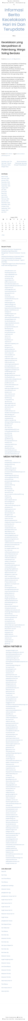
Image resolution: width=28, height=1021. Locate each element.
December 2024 (5, 202)
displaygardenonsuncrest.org (13, 627)
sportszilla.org (8, 613)
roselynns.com (8, 300)
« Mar (3, 235)
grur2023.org (8, 433)
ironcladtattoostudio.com (12, 730)
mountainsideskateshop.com (13, 807)
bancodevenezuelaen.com (12, 284)
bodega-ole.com (10, 831)
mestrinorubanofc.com (12, 835)
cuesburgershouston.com (13, 660)
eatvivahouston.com (11, 682)
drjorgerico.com (9, 347)
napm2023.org (8, 437)
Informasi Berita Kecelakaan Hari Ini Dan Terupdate (14, 19)
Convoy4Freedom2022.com (12, 431)
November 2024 (5, 204)
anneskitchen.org (10, 708)
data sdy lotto (5, 991)
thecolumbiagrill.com (10, 470)
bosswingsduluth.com (10, 587)
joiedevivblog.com (10, 818)
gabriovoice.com (10, 691)
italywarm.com (9, 852)
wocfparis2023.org (10, 464)
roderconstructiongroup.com (12, 505)
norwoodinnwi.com (11, 824)
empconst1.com (9, 356)
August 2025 (4, 188)
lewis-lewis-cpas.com (10, 405)
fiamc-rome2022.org (10, 576)
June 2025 (4, 191)
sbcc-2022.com (8, 427)
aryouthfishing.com (11, 716)
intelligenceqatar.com (10, 313)
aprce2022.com (9, 424)
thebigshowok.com (11, 684)
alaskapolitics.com (9, 293)
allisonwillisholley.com (12, 773)
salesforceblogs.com (10, 304)
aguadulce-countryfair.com (12, 584)
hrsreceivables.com (10, 355)
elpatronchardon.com (10, 572)
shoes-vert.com (9, 518)
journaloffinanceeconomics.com (14, 854)
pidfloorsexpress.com (10, 282)
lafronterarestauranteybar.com (14, 740)
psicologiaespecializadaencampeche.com (16, 661)
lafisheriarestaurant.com (11, 580)
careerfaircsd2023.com (11, 444)
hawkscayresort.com (10, 509)
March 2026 (4, 176)
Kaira (15, 1017)
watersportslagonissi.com (12, 388)
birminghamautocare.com (12, 589)
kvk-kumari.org (10, 856)
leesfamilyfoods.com (10, 403)
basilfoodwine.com (11, 796)
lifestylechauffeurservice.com (12, 375)
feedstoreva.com (9, 630)
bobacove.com (8, 604)
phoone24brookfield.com (11, 606)
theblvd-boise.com (10, 396)
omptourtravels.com (11, 843)
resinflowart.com (10, 693)
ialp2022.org (8, 486)
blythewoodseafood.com (11, 600)
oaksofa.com (8, 638)
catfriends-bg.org (9, 276)
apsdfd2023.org (9, 439)
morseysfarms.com (10, 621)
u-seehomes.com (9, 386)
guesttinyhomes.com (11, 674)
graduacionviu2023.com (12, 723)
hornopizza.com (10, 667)
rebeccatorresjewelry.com (11, 343)
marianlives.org (9, 278)
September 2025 (5, 186)
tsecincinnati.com (9, 503)
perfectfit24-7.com (9, 546)
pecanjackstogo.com (11, 725)
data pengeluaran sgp (20, 2)
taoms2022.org (9, 492)
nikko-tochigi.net (10, 798)
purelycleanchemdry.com (11, 327)
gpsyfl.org (7, 643)
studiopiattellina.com (10, 567)
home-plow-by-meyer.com (13, 676)
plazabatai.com (9, 507)
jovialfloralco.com (9, 383)
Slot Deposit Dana (6, 924)
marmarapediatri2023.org (12, 477)
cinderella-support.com (11, 358)
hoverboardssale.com (10, 291)
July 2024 (3, 212)
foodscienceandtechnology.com (14, 857)
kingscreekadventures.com (12, 323)
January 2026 (4, 180)
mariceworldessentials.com (12, 578)
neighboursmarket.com (12, 826)
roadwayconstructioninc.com (12, 610)
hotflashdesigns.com (10, 371)
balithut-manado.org (10, 420)
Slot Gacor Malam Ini (7, 945)
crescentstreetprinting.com (13, 665)
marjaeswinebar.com (10, 528)
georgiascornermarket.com (12, 544)
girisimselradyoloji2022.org (12, 481)
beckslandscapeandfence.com (14, 654)
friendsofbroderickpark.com (12, 565)
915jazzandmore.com (10, 582)
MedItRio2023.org (9, 448)
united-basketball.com (12, 717)
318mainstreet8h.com (10, 557)
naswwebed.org (9, 418)
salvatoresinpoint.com (11, 381)
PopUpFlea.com (9, 340)
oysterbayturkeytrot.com (12, 738)
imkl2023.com (8, 442)
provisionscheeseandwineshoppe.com (15, 472)
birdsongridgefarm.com (12, 816)
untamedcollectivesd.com (12, 766)
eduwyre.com (8, 392)
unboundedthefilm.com (11, 274)
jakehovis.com (8, 585)
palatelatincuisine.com (12, 678)
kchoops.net (9, 805)
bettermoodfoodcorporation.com (14, 285)
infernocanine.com (11, 770)
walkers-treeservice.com (12, 762)
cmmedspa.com (10, 790)
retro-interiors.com (10, 394)
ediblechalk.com (9, 634)
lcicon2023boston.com (11, 450)
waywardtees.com (9, 280)
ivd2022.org (8, 496)
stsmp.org (7, 295)
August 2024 (4, 210)
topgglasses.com (10, 702)
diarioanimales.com (10, 513)
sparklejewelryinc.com (12, 729)
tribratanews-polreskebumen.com (15, 844)
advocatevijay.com (9, 414)
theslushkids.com (10, 745)
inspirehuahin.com (10, 362)
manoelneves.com (9, 297)
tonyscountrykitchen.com (11, 591)
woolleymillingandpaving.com (14, 753)
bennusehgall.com (10, 501)
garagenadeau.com (10, 373)
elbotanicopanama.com (11, 520)
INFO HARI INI (9, 153)
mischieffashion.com (10, 390)
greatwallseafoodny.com (12, 688)
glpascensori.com (10, 749)
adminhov (18, 59)
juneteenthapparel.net (12, 850)
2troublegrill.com (10, 757)
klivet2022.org (8, 488)
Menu (14, 35)
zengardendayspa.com (12, 727)
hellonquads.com (9, 511)
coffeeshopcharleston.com (12, 552)
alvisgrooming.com (10, 597)
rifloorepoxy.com (10, 751)
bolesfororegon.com (11, 829)
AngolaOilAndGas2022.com (12, 429)
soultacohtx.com (9, 640)
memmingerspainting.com (12, 364)
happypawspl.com (9, 541)
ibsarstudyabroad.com (11, 500)
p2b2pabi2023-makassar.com (12, 462)
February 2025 (5, 199)
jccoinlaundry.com (9, 524)
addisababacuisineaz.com (12, 861)
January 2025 (4, 201)
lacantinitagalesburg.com (11, 535)
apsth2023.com (9, 446)
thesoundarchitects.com (12, 781)
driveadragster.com (11, 669)
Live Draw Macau (6, 878)
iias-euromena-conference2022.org (14, 494)
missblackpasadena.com (12, 706)
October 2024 (5, 206)
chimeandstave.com (11, 686)
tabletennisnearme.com (11, 636)
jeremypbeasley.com (10, 366)
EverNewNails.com (10, 377)
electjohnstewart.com (11, 841)
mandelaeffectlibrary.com (11, 299)
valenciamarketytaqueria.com (13, 710)
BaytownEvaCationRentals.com (13, 308)
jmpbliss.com (8, 345)
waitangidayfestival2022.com (12, 452)
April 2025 (4, 195)
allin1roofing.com (10, 783)
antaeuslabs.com (9, 325)
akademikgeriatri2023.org (12, 475)
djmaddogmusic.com (11, 779)
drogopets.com (9, 632)
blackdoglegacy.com (11, 680)
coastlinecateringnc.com (12, 658)
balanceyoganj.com (10, 302)
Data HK (3, 871)
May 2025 (4, 193)
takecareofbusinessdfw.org (12, 317)
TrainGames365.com (10, 306)
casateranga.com (10, 758)
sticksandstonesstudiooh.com (14, 760)
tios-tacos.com (9, 719)
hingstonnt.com (9, 287)
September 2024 (5, 208)
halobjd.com (8, 312)
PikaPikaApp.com (9, 315)
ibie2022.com (8, 426)
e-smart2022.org (9, 399)
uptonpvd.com (9, 755)
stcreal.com (8, 338)
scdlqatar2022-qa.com (10, 468)
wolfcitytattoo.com (11, 736)
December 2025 (5, 182)
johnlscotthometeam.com (11, 384)
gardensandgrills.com (11, 794)
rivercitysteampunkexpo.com (13, 803)
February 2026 (5, 178)
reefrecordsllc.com (11, 712)
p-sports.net (9, 695)
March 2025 (4, 197)
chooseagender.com (10, 289)
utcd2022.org (8, 483)
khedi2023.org (8, 473)
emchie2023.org (9, 479)
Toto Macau (4, 882)
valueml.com (8, 341)
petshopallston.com (11, 699)
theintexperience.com (10, 272)
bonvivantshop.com (10, 332)
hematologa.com (10, 671)
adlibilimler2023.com (10, 416)
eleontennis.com (9, 407)
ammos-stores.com (11, 813)
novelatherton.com (11, 837)
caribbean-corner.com (12, 800)
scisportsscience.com (11, 859)
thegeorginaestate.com (11, 599)
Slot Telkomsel (5, 928)
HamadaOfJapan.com (10, 319)
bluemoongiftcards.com (12, 801)
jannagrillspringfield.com (11, 569)
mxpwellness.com (10, 768)
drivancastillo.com (10, 788)
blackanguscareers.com (12, 828)
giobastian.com (10, 747)
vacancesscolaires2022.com (12, 454)
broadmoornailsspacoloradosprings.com (17, 704)
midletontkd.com (10, 792)
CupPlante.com (9, 334)
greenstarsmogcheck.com (12, 539)
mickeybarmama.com (10, 608)
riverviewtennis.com (10, 623)
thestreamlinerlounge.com (13, 833)
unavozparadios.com (10, 516)
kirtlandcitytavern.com (12, 809)
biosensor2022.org (10, 485)
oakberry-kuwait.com (10, 561)
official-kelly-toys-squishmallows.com (15, 625)
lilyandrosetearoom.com (12, 742)
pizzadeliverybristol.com (11, 537)
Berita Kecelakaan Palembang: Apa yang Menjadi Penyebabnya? (20, 163)
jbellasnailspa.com (9, 593)
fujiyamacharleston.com (11, 571)
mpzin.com (7, 336)
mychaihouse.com (9, 595)
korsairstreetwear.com (12, 697)
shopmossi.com (10, 764)
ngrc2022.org (8, 401)
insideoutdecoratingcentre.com (13, 379)
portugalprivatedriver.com (12, 548)
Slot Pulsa (4, 875)
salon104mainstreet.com (11, 554)
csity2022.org (8, 498)
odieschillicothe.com (10, 533)
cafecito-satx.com (10, 721)
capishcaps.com (9, 641)
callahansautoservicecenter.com (13, 543)
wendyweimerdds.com (10, 351)
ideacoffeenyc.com (9, 531)
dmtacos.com (9, 663)
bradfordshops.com (10, 411)
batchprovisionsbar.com (11, 615)
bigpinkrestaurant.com (11, 360)
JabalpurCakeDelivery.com (12, 310)
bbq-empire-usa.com (10, 628)
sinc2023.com (8, 466)
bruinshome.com (10, 732)
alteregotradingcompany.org (12, 422)
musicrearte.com (9, 619)
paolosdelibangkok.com (11, 602)
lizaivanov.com (9, 673)
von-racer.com (8, 550)
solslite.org (9, 775)
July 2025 (3, 189)
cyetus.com (8, 409)
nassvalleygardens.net (12, 839)
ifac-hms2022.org (9, 490)
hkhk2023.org (8, 435)
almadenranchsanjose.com (12, 412)
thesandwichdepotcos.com (12, 368)
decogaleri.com (9, 514)
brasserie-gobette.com (11, 617)
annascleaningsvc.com (12, 734)
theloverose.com (10, 689)
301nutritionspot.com (11, 811)
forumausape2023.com (11, 440)
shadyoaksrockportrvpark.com (13, 522)
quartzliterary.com (10, 563)
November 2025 (5, 184)
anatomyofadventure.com (13, 786)
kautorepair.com (9, 526)
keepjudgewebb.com (11, 785)
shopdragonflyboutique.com (12, 612)
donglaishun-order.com (11, 574)
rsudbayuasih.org (10, 846)
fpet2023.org (8, 397)
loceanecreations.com (11, 815)
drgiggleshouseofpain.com (12, 369)
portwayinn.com (10, 777)
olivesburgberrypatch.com (13, 744)
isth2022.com (8, 460)
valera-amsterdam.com (12, 820)
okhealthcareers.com (10, 271)
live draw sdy (4, 935)
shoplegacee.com (9, 330)
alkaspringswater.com (11, 556)
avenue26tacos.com (11, 701)
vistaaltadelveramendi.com (13, 656)
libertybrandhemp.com (12, 822)
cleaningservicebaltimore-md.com (15, 652)
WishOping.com (9, 328)
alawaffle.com (9, 714)
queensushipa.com (10, 349)
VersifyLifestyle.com (10, 321)
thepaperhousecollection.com (14, 772)
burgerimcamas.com (11, 863)
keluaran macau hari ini (7, 913)
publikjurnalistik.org (11, 848)
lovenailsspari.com (10, 559)
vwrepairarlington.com (12, 650)
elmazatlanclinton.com (11, 529)
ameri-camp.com (9, 353)
